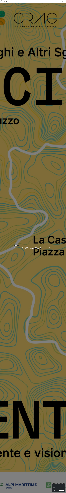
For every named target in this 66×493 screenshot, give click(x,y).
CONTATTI (47, 1)
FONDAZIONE (25, 1)
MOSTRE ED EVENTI (33, 1)
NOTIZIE (29, 1)
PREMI (36, 1)
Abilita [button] (61, 490)
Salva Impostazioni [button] (56, 490)
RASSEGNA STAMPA (43, 1)
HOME (22, 1)
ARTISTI (39, 1)
